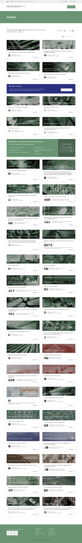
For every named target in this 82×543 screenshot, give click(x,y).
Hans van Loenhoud (18, 357)
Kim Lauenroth (29, 379)
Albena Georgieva (61, 447)
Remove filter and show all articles (69, 36)
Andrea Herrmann (50, 247)
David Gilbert (55, 288)
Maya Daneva (56, 247)
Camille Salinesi (17, 173)
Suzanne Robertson (20, 222)
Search (74, 1)
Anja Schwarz (59, 357)
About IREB (37, 531)
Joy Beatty (54, 489)
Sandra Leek (17, 467)
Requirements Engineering (16, 6)
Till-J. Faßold (17, 244)
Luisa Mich (19, 268)
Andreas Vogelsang (33, 290)
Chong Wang (61, 247)
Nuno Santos (58, 221)
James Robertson (26, 222)
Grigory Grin (17, 334)
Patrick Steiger (34, 379)
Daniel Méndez (22, 290)
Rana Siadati (22, 313)
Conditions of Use (46, 539)
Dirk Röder (59, 288)
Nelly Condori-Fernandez (67, 247)
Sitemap (32, 539)
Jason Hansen (53, 336)
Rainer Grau (17, 199)
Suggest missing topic (66, 89)
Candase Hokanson (59, 489)
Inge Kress (54, 357)
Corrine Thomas (55, 447)
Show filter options (60, 30)
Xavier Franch (27, 290)
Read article (35, 57)
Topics (72, 6)
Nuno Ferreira (62, 221)
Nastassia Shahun (18, 109)
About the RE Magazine (39, 533)
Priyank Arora (53, 312)
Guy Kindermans (17, 75)
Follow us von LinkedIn (66, 147)
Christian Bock (53, 54)
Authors (70, 1)
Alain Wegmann (61, 199)
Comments (66, 1)
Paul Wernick (26, 313)
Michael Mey (53, 109)
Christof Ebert (17, 511)
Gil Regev (57, 199)
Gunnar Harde (17, 54)
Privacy (40, 539)
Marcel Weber (61, 424)
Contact (36, 535)
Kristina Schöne (23, 489)
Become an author (52, 535)
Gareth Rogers (53, 131)
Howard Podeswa (53, 177)
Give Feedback (51, 531)
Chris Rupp (19, 489)
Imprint (36, 539)
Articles (61, 1)
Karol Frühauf (53, 378)
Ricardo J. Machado (68, 221)
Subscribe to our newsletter (66, 150)
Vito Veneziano (31, 313)
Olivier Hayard (67, 199)
